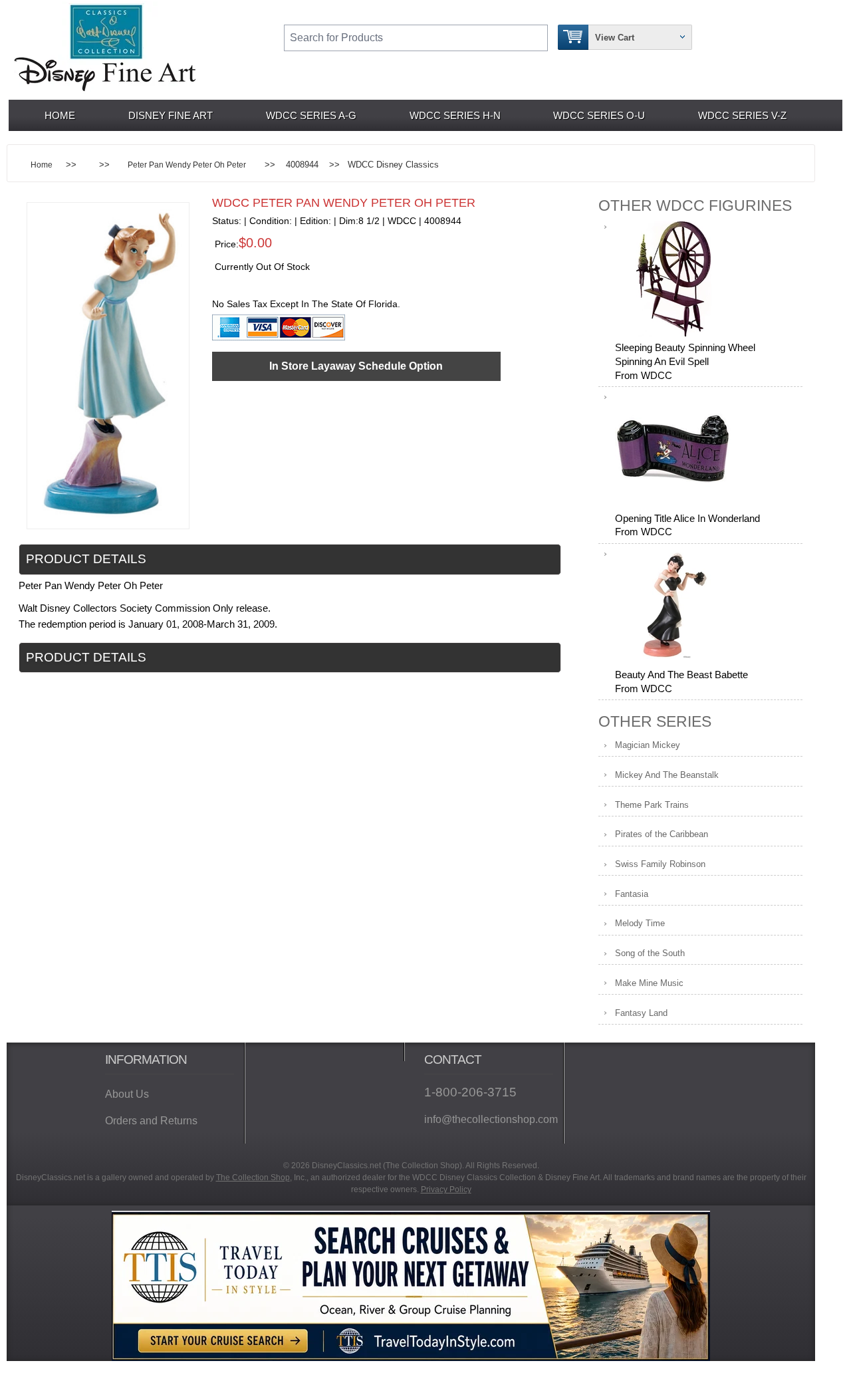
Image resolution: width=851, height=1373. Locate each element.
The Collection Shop (253, 1177)
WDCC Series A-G (311, 115)
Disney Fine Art (170, 115)
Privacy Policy (446, 1189)
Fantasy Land (641, 1013)
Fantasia (631, 894)
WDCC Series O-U (599, 115)
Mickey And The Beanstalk (667, 775)
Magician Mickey (647, 745)
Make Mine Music (649, 983)
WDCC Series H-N (455, 115)
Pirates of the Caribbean (661, 834)
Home (60, 115)
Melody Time (640, 923)
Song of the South (650, 953)
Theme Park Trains (652, 805)
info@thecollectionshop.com (488, 1119)
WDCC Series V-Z (742, 115)
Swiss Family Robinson (660, 864)
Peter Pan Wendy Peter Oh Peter (187, 164)
